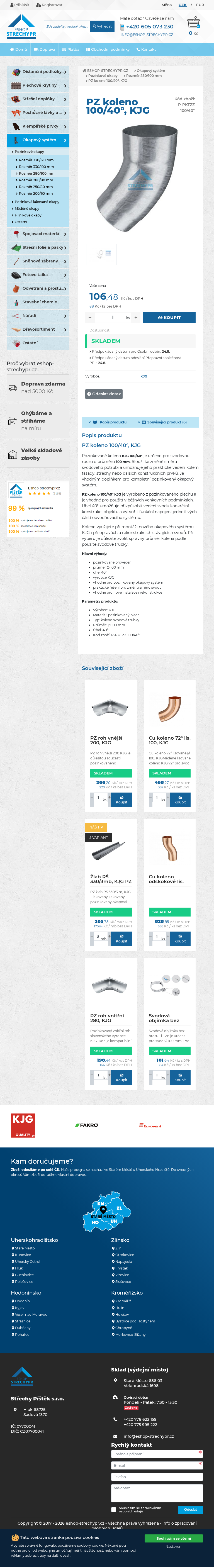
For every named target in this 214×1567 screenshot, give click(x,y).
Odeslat (190, 1509)
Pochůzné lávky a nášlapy (46, 112)
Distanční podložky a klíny (46, 71)
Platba (72, 49)
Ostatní (21, 222)
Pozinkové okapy (29, 152)
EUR (200, 5)
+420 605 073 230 (150, 26)
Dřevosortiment (39, 329)
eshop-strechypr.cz (107, 71)
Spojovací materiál (41, 233)
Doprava (46, 49)
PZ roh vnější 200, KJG (106, 740)
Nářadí (29, 315)
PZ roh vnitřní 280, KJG (107, 1018)
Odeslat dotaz (106, 393)
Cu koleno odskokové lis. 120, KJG (166, 879)
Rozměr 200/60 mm (36, 193)
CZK (183, 5)
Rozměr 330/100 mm (36, 167)
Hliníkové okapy (28, 215)
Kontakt (148, 49)
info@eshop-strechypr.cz (147, 35)
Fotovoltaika (35, 274)
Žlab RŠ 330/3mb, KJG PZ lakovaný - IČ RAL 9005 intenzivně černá (111, 879)
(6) (167, 422)
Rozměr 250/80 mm (36, 187)
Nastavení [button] (174, 1546)
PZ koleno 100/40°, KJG (107, 81)
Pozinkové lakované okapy (37, 202)
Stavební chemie (40, 301)
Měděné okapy (27, 208)
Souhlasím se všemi (174, 1538)
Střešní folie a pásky (43, 247)
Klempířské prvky (40, 126)
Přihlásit (21, 5)
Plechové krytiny (40, 85)
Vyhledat (104, 26)
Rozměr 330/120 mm (36, 160)
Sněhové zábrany (40, 261)
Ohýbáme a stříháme (36, 421)
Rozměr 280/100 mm (37, 173)
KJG (143, 376)
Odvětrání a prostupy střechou (46, 288)
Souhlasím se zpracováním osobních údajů (140, 1509)
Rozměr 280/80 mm (36, 180)
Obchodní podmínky (110, 49)
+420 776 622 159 (140, 1419)
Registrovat (51, 5)
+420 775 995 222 (140, 1424)
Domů (20, 49)
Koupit (171, 317)
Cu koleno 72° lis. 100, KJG (170, 740)
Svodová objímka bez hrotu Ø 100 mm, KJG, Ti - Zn (169, 1018)
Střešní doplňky (39, 98)
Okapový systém (39, 139)
